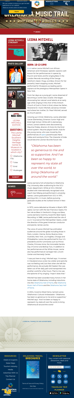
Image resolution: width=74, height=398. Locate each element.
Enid (29, 68)
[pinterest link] (65, 376)
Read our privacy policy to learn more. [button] (15, 7)
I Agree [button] (16, 11)
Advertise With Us (10, 373)
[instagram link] (59, 381)
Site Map (33, 386)
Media (10, 370)
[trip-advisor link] (65, 381)
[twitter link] (59, 376)
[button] (66, 3)
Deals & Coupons (10, 360)
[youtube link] (53, 381)
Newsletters (52, 1)
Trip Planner (10, 376)
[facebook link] (53, 376)
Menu (37, 32)
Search (66, 1)
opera (43, 135)
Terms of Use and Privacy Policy (32, 383)
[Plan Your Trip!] (6, 392)
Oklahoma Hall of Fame (44, 283)
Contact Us (10, 379)
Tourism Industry (10, 366)
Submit (15, 177)
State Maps (10, 363)
